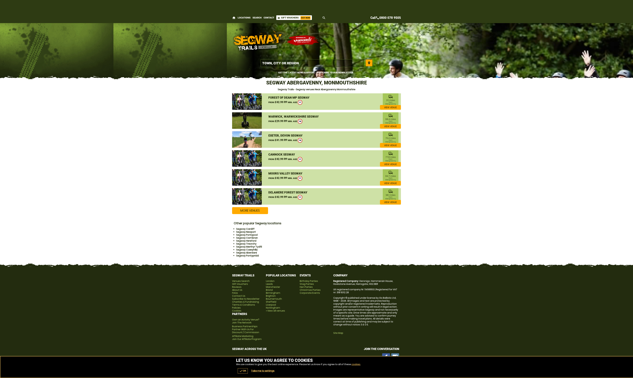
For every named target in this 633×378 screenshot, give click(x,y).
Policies (236, 307)
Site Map (338, 333)
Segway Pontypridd (247, 255)
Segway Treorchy (246, 243)
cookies (355, 364)
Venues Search (241, 281)
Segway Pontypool (247, 234)
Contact (269, 17)
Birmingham (273, 293)
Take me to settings (262, 370)
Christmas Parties (310, 290)
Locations (244, 17)
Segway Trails (286, 89)
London (270, 281)
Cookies (236, 310)
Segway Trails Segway (257, 40)
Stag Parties (307, 284)
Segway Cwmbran (247, 237)
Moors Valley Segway (285, 173)
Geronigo (302, 40)
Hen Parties (306, 287)
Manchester (273, 287)
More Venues (250, 210)
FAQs (235, 293)
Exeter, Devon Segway (285, 135)
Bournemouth (274, 298)
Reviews (236, 287)
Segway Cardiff (245, 229)
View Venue (390, 107)
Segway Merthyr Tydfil (249, 246)
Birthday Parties (309, 281)
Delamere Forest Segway (287, 192)
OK (242, 371)
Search (257, 17)
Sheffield (271, 301)
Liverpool (271, 304)
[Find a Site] (312, 63)
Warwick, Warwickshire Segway (293, 116)
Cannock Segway (281, 154)
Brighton (271, 296)
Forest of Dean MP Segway (288, 97)
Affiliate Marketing (247, 337)
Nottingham (273, 307)
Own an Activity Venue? (245, 321)
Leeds (269, 284)
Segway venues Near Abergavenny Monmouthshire (325, 89)
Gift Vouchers (294, 17)
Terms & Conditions (243, 304)
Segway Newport (246, 232)
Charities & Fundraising (245, 301)
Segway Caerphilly (247, 249)
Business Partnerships (245, 329)
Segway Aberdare (246, 252)
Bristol (269, 290)
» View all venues (275, 310)
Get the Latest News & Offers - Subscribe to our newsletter (315, 72)
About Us (237, 290)
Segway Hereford (246, 240)
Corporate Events (310, 293)
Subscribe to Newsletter (245, 298)
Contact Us (238, 296)
